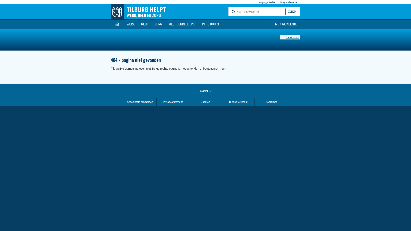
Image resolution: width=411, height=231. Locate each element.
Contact (204, 91)
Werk (131, 24)
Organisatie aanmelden (140, 101)
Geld (144, 24)
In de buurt (210, 24)
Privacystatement (173, 101)
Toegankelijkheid (238, 101)
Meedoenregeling (182, 24)
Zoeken (292, 11)
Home (117, 24)
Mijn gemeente (286, 24)
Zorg (158, 24)
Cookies (205, 101)
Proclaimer (271, 101)
